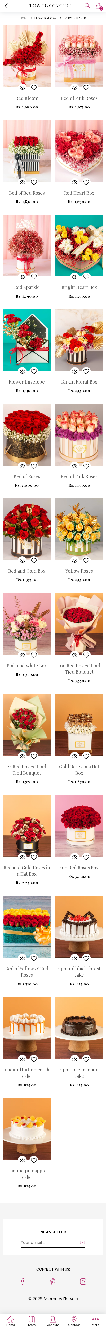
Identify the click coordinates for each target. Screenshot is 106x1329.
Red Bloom (26, 98)
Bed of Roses (27, 476)
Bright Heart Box (79, 287)
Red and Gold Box (26, 571)
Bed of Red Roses (27, 193)
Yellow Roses (79, 571)
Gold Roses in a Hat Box (79, 769)
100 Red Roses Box (79, 867)
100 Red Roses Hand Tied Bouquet (79, 668)
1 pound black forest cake (79, 971)
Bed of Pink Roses (79, 98)
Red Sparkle (27, 287)
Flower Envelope (27, 382)
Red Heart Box (79, 193)
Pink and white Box (27, 665)
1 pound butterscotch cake (26, 1072)
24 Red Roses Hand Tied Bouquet (26, 769)
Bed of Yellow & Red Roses (26, 971)
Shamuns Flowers (60, 1299)
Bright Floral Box (79, 382)
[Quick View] (22, 88)
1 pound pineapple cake (27, 1173)
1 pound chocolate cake (79, 1072)
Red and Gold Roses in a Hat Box (27, 870)
